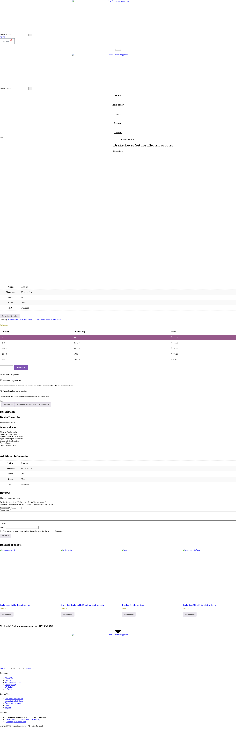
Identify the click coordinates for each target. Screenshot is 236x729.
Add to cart (21, 367)
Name (3, 523)
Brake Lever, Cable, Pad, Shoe (20, 319)
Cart (118, 114)
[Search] (30, 35)
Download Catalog (10, 316)
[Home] (118, 91)
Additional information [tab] (26, 404)
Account (118, 50)
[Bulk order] (118, 100)
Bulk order (118, 104)
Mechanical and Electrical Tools (49, 319)
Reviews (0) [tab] (44, 404)
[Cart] (118, 109)
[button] (118, 142)
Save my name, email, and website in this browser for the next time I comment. (33, 531)
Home (118, 95)
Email (3, 527)
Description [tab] (8, 404)
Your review (5, 510)
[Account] (118, 45)
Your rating (5, 508)
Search (2, 35)
